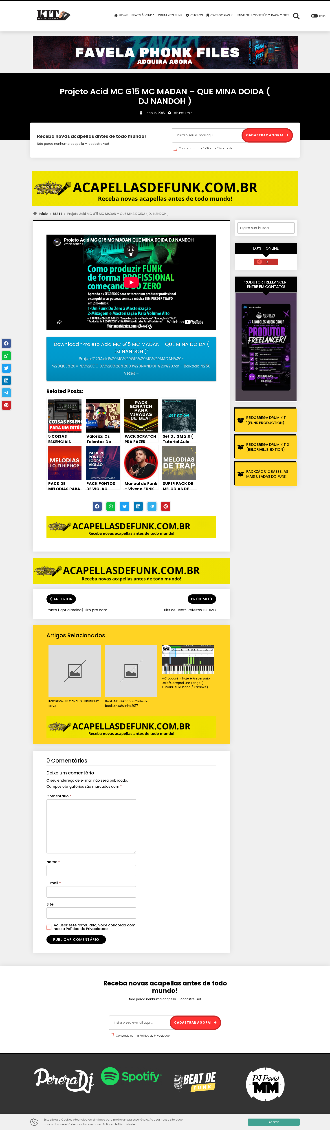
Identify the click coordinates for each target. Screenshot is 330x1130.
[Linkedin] (138, 506)
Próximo (200, 599)
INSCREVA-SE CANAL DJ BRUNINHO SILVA (73, 703)
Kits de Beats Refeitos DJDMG (190, 610)
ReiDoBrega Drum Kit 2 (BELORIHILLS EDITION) (267, 447)
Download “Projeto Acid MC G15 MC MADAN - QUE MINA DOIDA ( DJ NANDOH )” (131, 358)
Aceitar (274, 1122)
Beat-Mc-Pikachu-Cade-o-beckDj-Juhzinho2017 (127, 703)
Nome (53, 861)
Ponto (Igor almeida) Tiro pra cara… (77, 610)
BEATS (57, 213)
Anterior (63, 599)
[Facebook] (97, 506)
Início (43, 213)
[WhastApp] (110, 506)
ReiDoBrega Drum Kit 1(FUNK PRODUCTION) (266, 420)
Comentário (58, 796)
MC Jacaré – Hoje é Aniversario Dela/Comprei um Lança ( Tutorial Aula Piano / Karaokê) (186, 682)
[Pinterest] (165, 506)
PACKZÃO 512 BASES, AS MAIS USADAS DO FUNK (267, 474)
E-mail (53, 883)
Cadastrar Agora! (265, 135)
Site (49, 904)
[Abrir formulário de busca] (296, 16)
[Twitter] (124, 506)
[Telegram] (151, 506)
